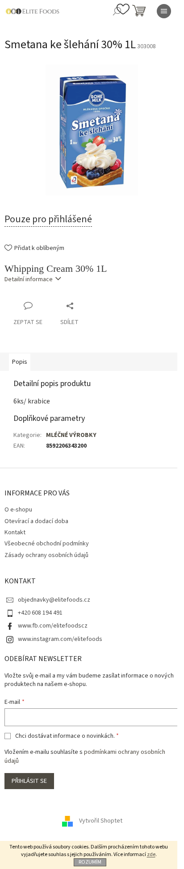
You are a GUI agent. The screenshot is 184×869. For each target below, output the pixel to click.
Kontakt (14, 532)
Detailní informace (28, 279)
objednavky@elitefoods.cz (54, 599)
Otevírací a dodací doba (36, 521)
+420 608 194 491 (40, 612)
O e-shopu (18, 509)
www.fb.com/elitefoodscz (53, 625)
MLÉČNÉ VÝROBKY (71, 435)
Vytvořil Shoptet (100, 820)
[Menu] (164, 11)
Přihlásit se (29, 781)
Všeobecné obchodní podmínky (46, 543)
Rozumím (90, 862)
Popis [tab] (19, 362)
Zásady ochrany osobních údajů (46, 555)
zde (151, 854)
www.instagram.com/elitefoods (60, 639)
